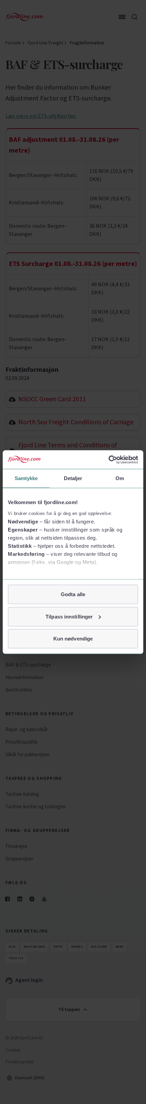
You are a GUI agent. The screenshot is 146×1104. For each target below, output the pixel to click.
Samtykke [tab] (26, 478)
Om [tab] (119, 478)
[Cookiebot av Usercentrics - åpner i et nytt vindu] (108, 459)
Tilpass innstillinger (69, 616)
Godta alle (73, 594)
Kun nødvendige (73, 638)
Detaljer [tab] (73, 478)
